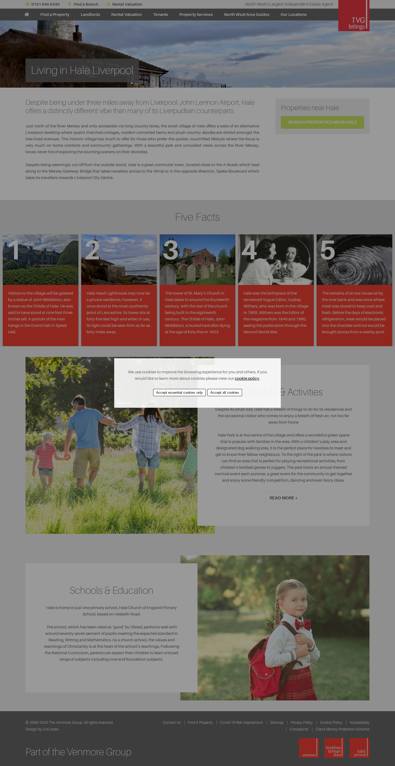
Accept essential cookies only (179, 393)
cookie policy (247, 378)
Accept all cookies (224, 393)
